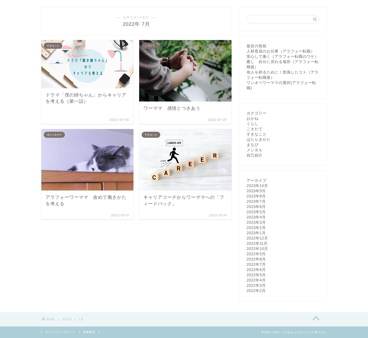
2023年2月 (256, 228)
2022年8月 (256, 259)
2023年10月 (257, 186)
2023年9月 (256, 191)
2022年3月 (256, 285)
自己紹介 (255, 155)
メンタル (255, 150)
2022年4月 (256, 280)
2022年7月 (256, 264)
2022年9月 (256, 254)
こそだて (255, 129)
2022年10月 (257, 248)
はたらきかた (259, 139)
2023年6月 (256, 206)
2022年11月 (257, 243)
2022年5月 (256, 275)
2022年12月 (257, 238)
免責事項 (89, 332)
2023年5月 (256, 212)
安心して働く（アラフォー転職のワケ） (283, 56)
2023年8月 (256, 196)
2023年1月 (256, 233)
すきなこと (257, 134)
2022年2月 (256, 290)
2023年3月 (256, 222)
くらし (253, 124)
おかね (253, 118)
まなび (253, 144)
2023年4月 (256, 217)
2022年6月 (256, 270)
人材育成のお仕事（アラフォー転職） (281, 51)
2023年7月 (256, 201)
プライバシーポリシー (60, 332)
